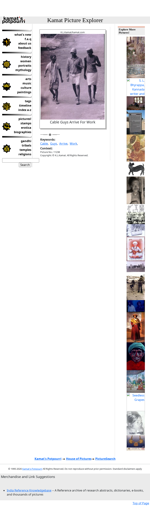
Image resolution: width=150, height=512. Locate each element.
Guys (53, 144)
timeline (25, 105)
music (26, 83)
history (26, 57)
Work (73, 144)
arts (28, 79)
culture (26, 88)
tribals (26, 145)
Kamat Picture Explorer (75, 20)
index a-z (24, 110)
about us (24, 43)
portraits (24, 66)
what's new (22, 35)
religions (24, 154)
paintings (24, 92)
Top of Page (141, 503)
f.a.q (28, 39)
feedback (24, 48)
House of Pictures (78, 459)
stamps (25, 123)
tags (28, 101)
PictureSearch (105, 459)
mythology (23, 70)
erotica (26, 128)
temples (25, 150)
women (25, 61)
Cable (44, 144)
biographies (22, 132)
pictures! (24, 119)
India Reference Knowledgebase (29, 490)
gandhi (26, 141)
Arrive (63, 144)
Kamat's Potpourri (48, 459)
